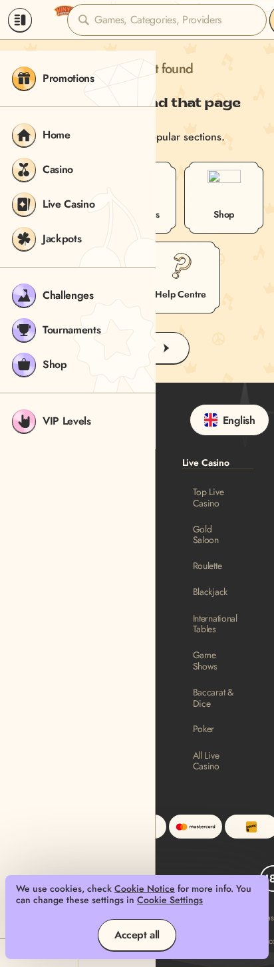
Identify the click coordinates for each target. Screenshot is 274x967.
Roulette (207, 566)
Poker (204, 729)
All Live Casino (206, 761)
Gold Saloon (206, 535)
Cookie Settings (170, 900)
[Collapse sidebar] (20, 20)
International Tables (215, 624)
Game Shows (205, 661)
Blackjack (210, 592)
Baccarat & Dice (213, 698)
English (239, 420)
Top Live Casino (208, 497)
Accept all (136, 934)
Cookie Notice (144, 888)
